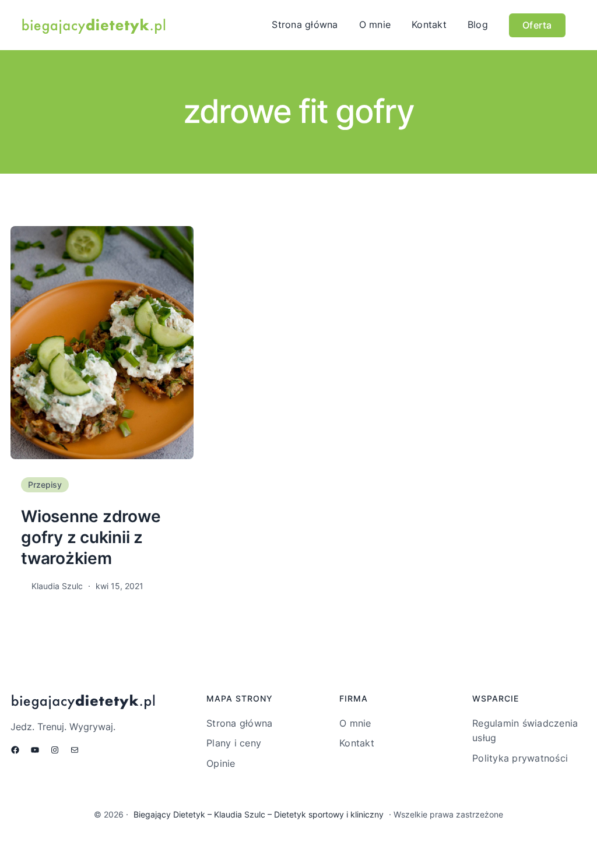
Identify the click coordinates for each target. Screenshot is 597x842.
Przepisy (45, 484)
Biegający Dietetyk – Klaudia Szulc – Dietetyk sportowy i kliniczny (259, 814)
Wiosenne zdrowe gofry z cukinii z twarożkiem (90, 537)
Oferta (537, 25)
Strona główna (305, 24)
